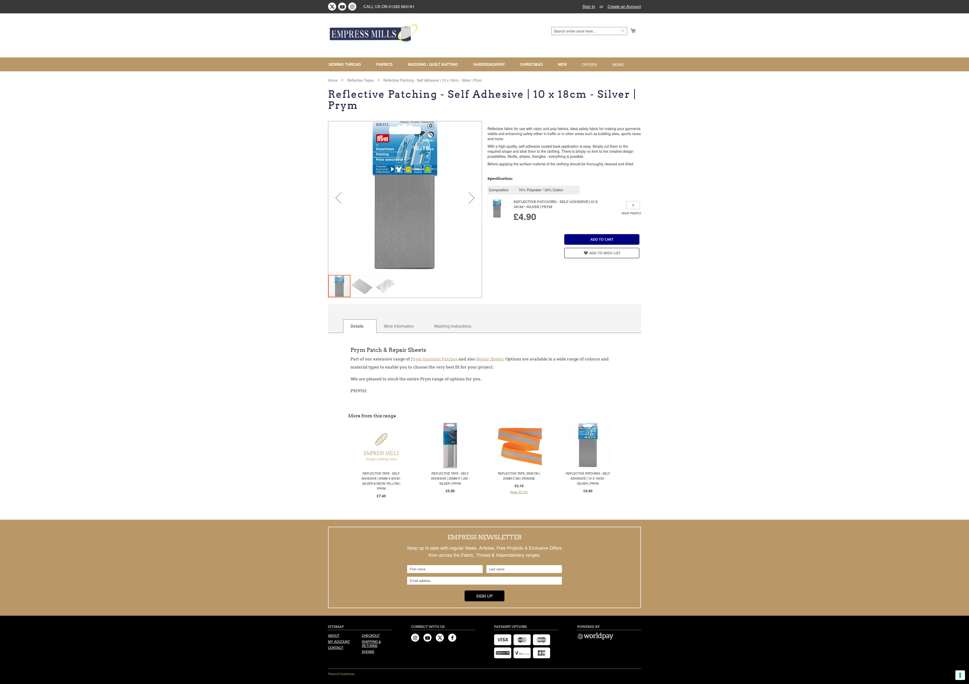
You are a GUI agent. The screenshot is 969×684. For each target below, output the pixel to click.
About (333, 635)
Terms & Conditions (341, 674)
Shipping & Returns (371, 643)
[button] (338, 197)
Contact (335, 647)
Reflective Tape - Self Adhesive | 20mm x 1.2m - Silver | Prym (450, 478)
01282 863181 (402, 6)
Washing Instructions (452, 326)
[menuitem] (346, 64)
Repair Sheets (489, 359)
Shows (368, 651)
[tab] (359, 326)
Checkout (371, 635)
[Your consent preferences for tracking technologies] (960, 675)
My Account (339, 641)
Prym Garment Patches (434, 359)
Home (333, 80)
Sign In (588, 6)
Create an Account (624, 6)
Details (357, 326)
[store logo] (374, 34)
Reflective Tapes (360, 80)
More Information (399, 326)
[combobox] (589, 31)
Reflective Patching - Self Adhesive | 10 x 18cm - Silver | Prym (588, 478)
